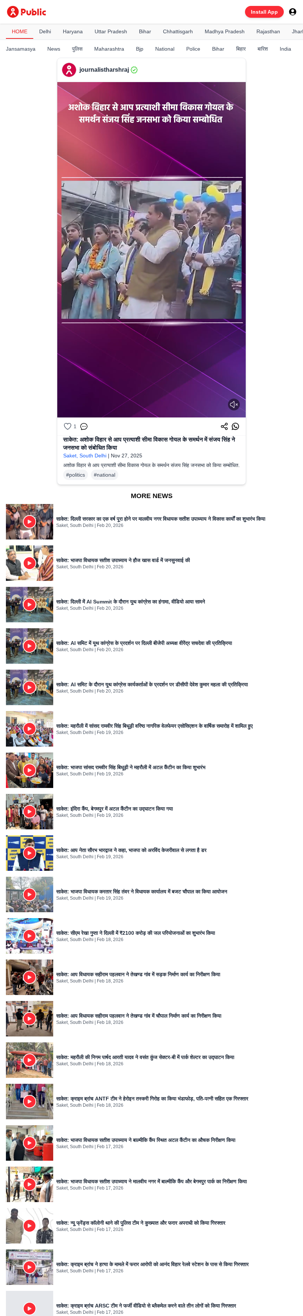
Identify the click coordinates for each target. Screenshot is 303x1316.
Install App (264, 12)
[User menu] (292, 11)
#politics (75, 475)
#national (104, 475)
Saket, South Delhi (84, 456)
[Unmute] (234, 404)
